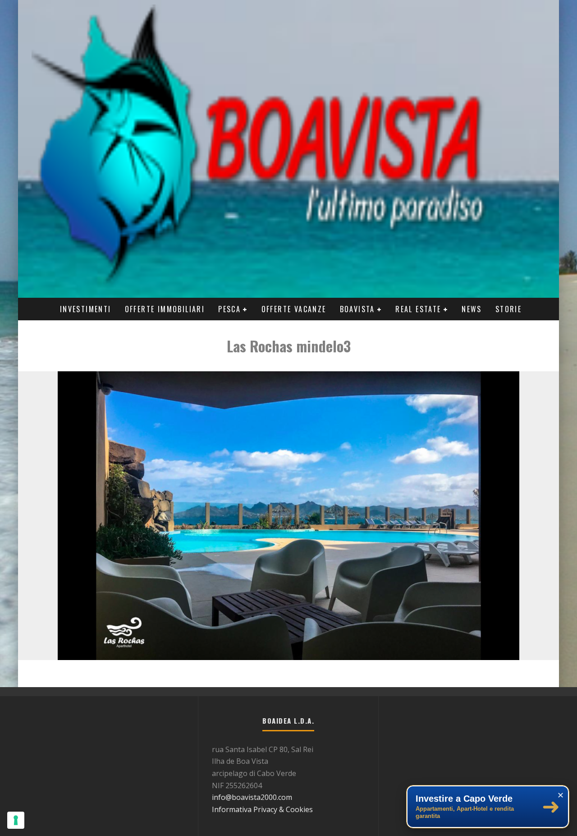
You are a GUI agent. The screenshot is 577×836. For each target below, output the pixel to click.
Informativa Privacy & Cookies (262, 809)
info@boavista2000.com (252, 797)
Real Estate (418, 309)
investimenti (85, 309)
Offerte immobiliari (165, 309)
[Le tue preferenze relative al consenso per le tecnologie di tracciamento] (15, 820)
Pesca (229, 309)
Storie (508, 309)
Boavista (357, 309)
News (472, 309)
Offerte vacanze (293, 309)
